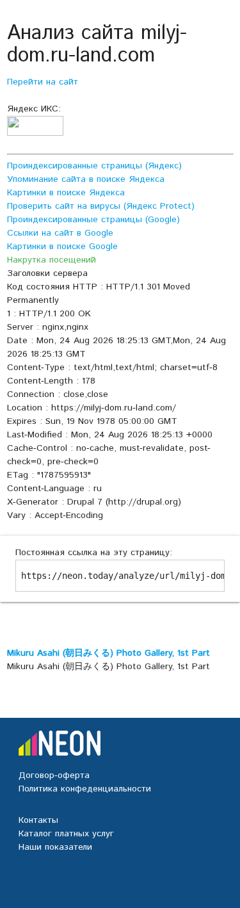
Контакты (38, 820)
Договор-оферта (54, 775)
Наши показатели (55, 847)
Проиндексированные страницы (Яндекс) (94, 165)
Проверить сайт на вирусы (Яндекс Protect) (101, 206)
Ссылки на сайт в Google (60, 233)
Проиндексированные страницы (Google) (93, 219)
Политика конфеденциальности (85, 788)
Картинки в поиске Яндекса (66, 192)
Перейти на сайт (42, 82)
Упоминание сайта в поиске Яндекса (85, 179)
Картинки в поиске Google (62, 246)
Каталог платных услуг (66, 833)
